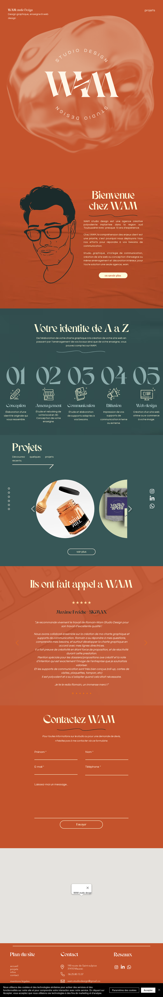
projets (14, 969)
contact (14, 975)
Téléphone (92, 766)
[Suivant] (146, 643)
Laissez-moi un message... (51, 784)
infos (13, 972)
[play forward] (130, 509)
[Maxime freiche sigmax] (72, 693)
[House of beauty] (90, 693)
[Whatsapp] (152, 506)
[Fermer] (159, 990)
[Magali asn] (80, 693)
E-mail (38, 766)
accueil (14, 966)
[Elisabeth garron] (76, 693)
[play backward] (33, 509)
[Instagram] (152, 491)
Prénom (39, 752)
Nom (88, 752)
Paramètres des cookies (124, 990)
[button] (65, 509)
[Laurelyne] (83, 693)
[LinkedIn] (152, 499)
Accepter (148, 990)
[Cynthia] (87, 693)
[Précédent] (17, 643)
